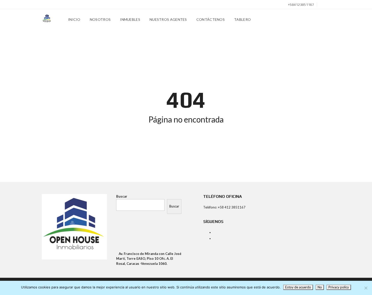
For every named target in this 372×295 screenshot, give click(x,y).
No (320, 287)
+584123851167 (300, 5)
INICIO (74, 19)
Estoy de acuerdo (298, 287)
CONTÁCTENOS (210, 19)
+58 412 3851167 (231, 207)
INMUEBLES (130, 19)
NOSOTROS (100, 19)
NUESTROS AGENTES (168, 19)
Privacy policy (338, 287)
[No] (365, 287)
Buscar (121, 196)
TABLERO (242, 19)
